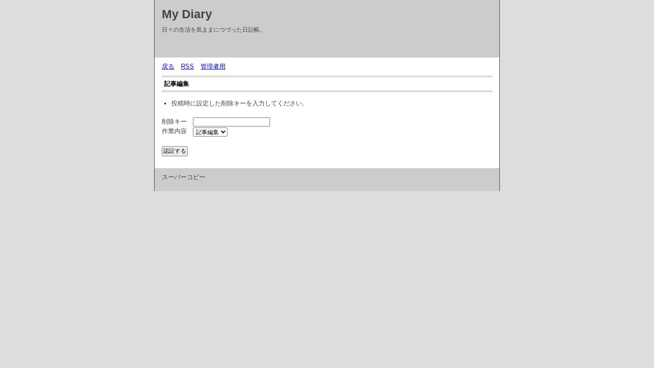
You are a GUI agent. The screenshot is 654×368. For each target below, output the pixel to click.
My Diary (187, 14)
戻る (168, 66)
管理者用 (213, 66)
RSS (187, 66)
